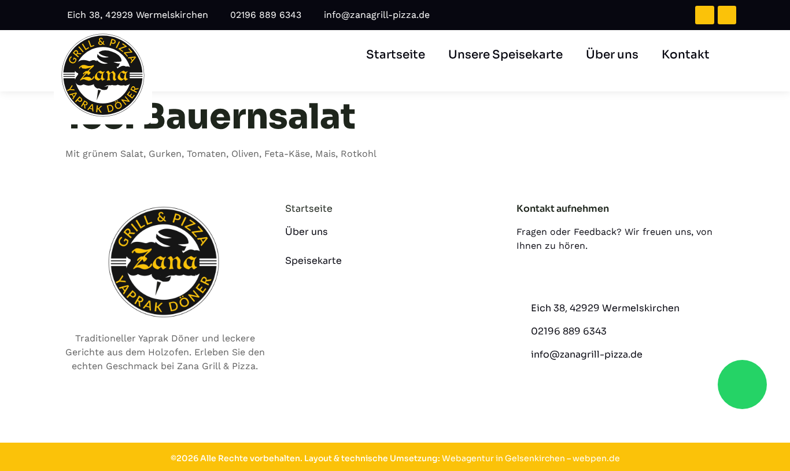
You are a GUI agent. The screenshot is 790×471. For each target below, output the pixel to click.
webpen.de (596, 458)
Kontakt (686, 54)
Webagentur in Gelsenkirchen (503, 458)
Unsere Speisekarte (505, 54)
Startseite (395, 54)
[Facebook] (704, 15)
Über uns (612, 54)
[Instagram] (727, 15)
